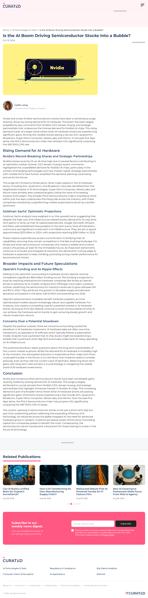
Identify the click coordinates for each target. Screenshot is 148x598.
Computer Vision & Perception (18, 574)
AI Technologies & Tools (24, 30)
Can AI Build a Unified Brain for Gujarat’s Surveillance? (16, 491)
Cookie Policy (35, 585)
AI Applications (57, 574)
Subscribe (126, 523)
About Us (7, 585)
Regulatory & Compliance (63, 568)
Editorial (101, 574)
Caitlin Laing (21, 105)
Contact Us (20, 585)
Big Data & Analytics (107, 568)
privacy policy (108, 535)
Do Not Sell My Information (96, 585)
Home (6, 30)
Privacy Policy (51, 585)
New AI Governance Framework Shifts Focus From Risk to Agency (127, 491)
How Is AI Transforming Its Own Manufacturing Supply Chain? (55, 491)
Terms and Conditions (70, 585)
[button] (68, 504)
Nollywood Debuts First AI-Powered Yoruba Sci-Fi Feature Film (92, 491)
